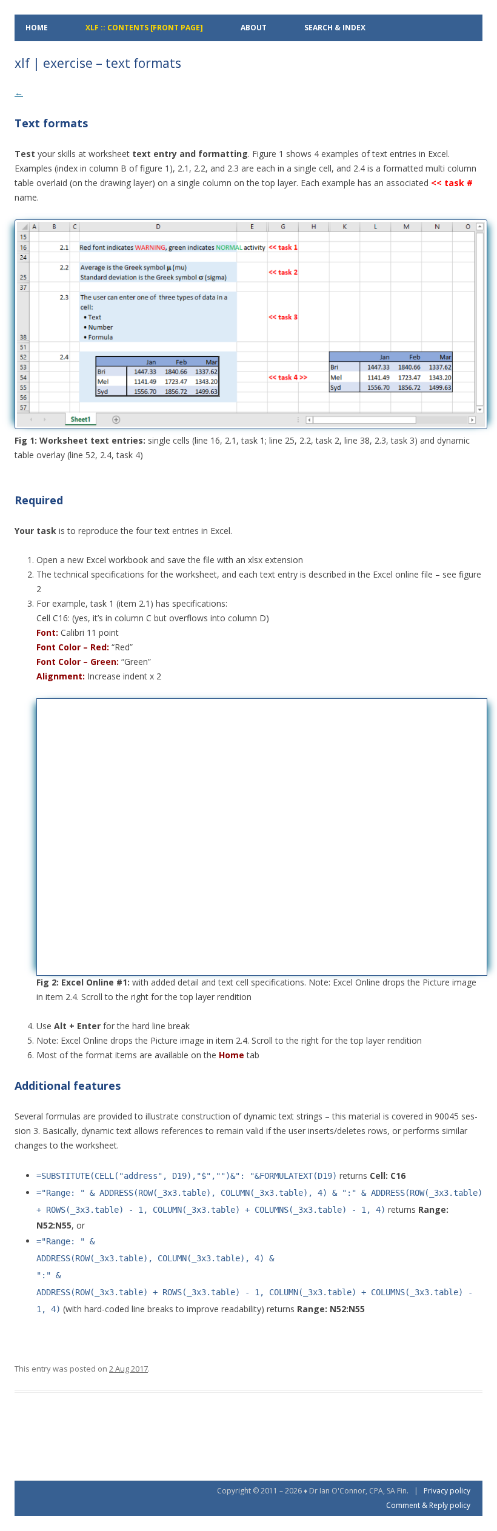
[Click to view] (251, 426)
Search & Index (334, 27)
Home (36, 27)
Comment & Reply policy (428, 1505)
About (254, 27)
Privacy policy (447, 1491)
